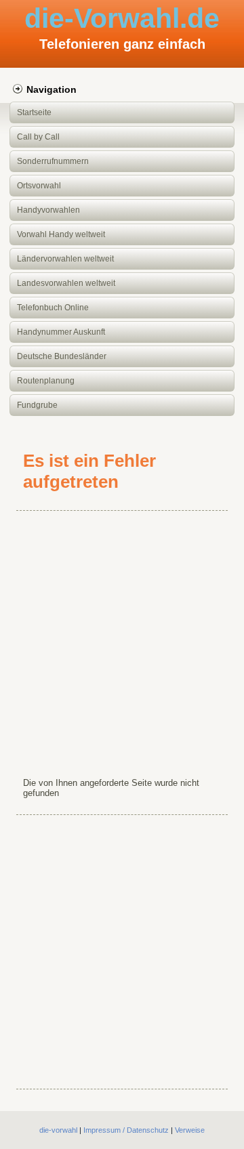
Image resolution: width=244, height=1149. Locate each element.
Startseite (34, 112)
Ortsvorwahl (39, 185)
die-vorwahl (58, 1130)
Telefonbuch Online (53, 307)
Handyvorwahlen (48, 210)
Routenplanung (46, 380)
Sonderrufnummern (53, 161)
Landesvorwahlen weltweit (66, 283)
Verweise (190, 1130)
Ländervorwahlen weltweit (65, 259)
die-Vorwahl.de (122, 18)
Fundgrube (37, 405)
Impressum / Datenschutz (126, 1130)
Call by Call (38, 137)
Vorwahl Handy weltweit (61, 234)
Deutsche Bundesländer (61, 356)
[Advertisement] (122, 641)
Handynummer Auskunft (61, 332)
